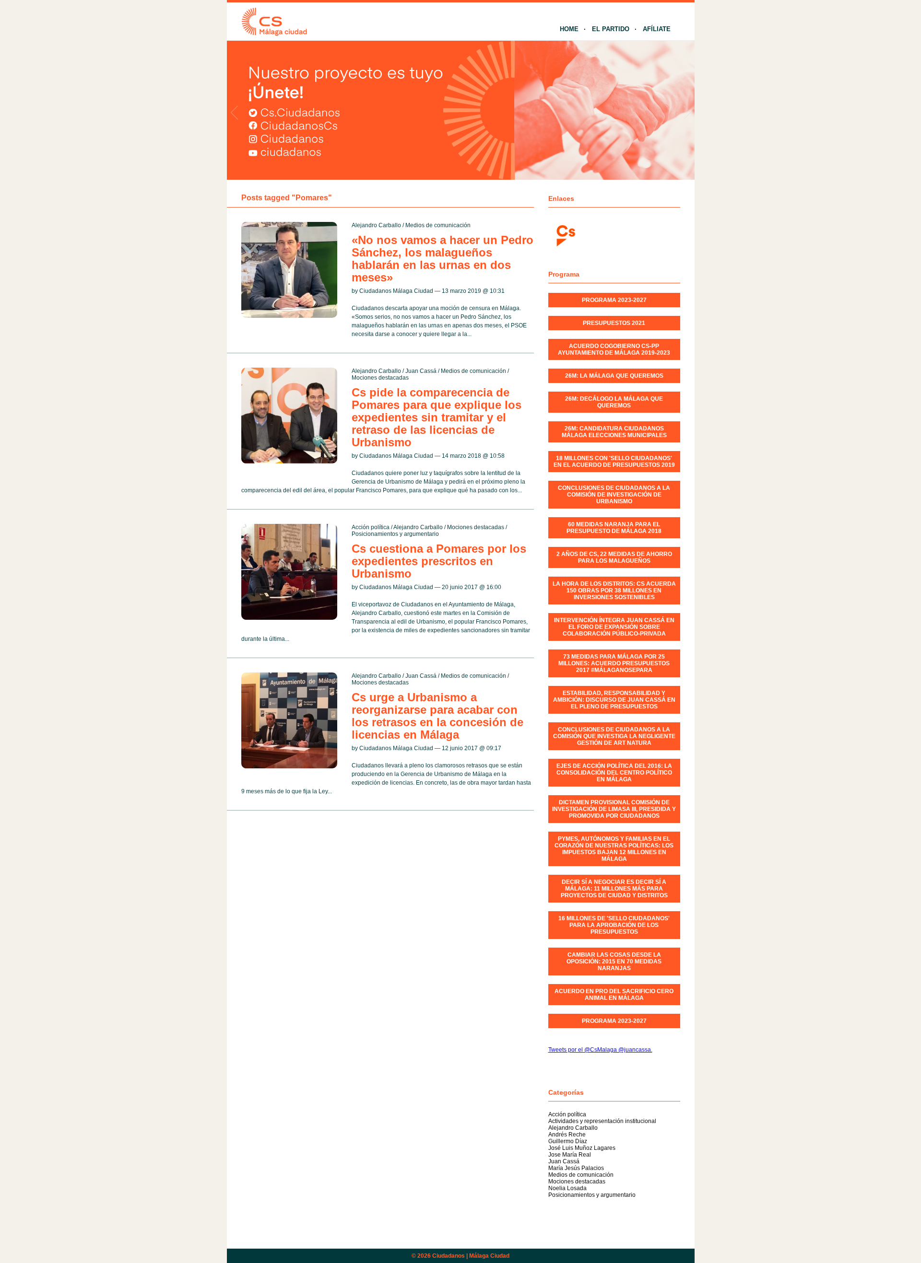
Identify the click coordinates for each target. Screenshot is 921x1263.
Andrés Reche (567, 1134)
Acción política (371, 527)
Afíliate (657, 29)
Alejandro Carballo (376, 225)
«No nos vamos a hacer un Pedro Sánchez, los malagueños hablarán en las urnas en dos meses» (442, 258)
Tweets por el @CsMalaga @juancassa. (600, 1049)
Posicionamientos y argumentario (395, 534)
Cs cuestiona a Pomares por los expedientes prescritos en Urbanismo (439, 561)
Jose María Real (569, 1154)
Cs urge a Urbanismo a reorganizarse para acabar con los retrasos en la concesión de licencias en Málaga (437, 716)
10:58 (497, 455)
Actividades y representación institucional (602, 1121)
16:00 (493, 587)
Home (569, 29)
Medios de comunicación (438, 225)
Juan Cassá (421, 371)
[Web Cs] (565, 234)
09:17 (493, 748)
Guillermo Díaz (567, 1141)
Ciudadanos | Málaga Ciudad (470, 1255)
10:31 (497, 291)
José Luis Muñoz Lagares (581, 1148)
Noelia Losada (567, 1188)
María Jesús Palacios (576, 1168)
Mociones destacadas (380, 377)
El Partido (610, 29)
